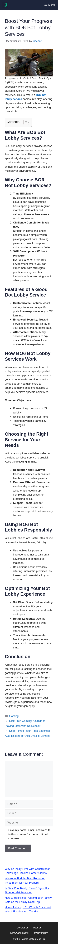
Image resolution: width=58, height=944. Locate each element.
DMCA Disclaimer (19, 932)
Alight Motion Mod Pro (33, 939)
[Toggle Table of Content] (24, 122)
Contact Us (23, 927)
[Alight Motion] (5, 5)
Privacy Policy (40, 932)
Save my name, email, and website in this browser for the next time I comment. (29, 834)
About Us (37, 927)
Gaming (14, 716)
